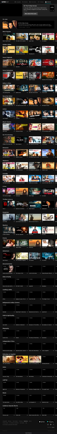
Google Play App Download (50, 422)
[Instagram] (48, 424)
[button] (31, 13)
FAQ (26, 422)
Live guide (18, 1)
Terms (30, 421)
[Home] (5, 1)
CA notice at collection (14, 422)
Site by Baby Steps (51, 430)
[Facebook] (51, 424)
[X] (53, 424)
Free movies (33, 1)
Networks (49, 1)
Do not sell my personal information (10, 424)
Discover (26, 1)
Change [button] (53, 427)
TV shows (42, 1)
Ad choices (22, 422)
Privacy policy (5, 422)
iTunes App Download (42, 422)
